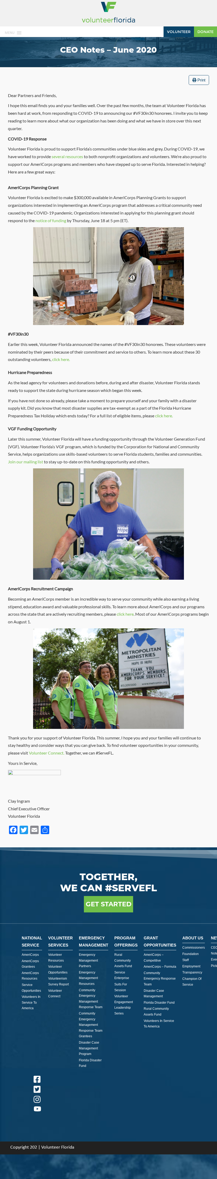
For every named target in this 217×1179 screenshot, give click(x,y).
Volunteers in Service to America (31, 1002)
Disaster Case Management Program (89, 1048)
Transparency (192, 972)
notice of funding (50, 220)
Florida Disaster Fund (90, 1063)
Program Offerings (126, 941)
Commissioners (193, 947)
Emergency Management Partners (88, 960)
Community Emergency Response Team (160, 978)
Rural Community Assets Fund (123, 960)
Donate (205, 31)
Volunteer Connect (55, 993)
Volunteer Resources (56, 957)
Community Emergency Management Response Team (90, 998)
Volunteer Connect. (46, 752)
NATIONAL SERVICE (32, 941)
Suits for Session (120, 987)
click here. (61, 359)
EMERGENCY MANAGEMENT (93, 941)
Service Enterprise (121, 975)
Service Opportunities (31, 988)
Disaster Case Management (154, 993)
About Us (192, 938)
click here (125, 613)
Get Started (109, 904)
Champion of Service (191, 981)
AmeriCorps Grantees (30, 964)
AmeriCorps (30, 955)
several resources (67, 156)
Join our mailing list (25, 461)
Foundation (190, 954)
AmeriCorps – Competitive (154, 957)
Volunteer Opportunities (57, 969)
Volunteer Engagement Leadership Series (123, 1004)
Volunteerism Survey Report (58, 981)
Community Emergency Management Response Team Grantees (90, 1025)
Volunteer (179, 31)
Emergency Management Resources (88, 978)
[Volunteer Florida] (108, 23)
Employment (191, 966)
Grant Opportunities (160, 941)
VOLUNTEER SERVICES (60, 941)
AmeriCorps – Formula (160, 966)
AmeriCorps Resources (30, 976)
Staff (185, 960)
